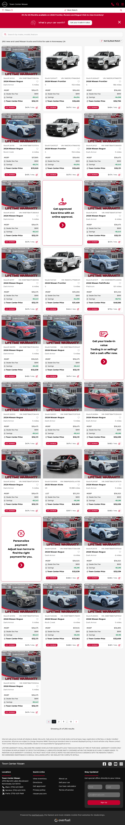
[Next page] (76, 722)
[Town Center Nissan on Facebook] (103, 763)
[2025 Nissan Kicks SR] (62, 463)
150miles (76, 85)
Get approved (39, 786)
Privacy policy (39, 790)
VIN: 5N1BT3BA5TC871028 (70, 414)
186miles (117, 85)
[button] (112, 4)
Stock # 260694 (92, 616)
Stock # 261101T (92, 280)
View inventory (40, 779)
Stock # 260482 (51, 616)
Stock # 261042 (9, 482)
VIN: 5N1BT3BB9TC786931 (70, 616)
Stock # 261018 (50, 549)
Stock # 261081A (51, 482)
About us (63, 779)
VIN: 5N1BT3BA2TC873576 (111, 482)
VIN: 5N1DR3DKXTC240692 (111, 280)
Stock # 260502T (51, 146)
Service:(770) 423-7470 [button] (15, 790)
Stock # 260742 (9, 683)
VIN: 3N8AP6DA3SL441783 (70, 482)
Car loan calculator (67, 786)
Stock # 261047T (51, 78)
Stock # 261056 (9, 616)
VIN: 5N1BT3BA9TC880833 (111, 146)
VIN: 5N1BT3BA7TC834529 (111, 414)
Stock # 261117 (9, 280)
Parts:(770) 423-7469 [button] (14, 793)
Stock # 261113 (91, 549)
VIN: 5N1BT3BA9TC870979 (29, 482)
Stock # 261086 (51, 347)
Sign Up (104, 802)
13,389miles (74, 488)
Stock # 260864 (92, 414)
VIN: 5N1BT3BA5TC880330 (29, 280)
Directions (37, 782)
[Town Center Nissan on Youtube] (114, 763)
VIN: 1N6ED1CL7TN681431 (70, 280)
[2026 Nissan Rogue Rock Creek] (21, 127)
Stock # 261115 (91, 213)
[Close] (119, 22)
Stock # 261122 (9, 78)
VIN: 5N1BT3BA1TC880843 (29, 213)
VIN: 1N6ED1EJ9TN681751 (112, 78)
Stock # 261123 (9, 213)
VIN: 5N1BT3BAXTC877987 (111, 213)
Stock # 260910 (9, 414)
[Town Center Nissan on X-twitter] (109, 763)
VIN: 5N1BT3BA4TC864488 (70, 549)
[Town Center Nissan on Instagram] (120, 763)
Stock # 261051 (50, 414)
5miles (35, 85)
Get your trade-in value (80, 23)
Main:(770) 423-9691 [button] (14, 787)
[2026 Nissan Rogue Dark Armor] (21, 60)
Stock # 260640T (92, 78)
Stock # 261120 (50, 280)
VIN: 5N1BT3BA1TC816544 (29, 683)
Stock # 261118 (9, 146)
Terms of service (66, 790)
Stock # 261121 (91, 146)
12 (71, 722)
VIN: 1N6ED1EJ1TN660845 (70, 78)
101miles (117, 286)
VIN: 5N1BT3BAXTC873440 (111, 549)
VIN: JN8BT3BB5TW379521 (111, 616)
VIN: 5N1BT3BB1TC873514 (29, 146)
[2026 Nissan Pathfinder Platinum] (103, 262)
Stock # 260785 (9, 347)
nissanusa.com (40, 794)
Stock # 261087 (92, 482)
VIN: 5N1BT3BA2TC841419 (29, 414)
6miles (35, 152)
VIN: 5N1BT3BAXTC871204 (29, 616)
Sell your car (64, 782)
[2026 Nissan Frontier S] (62, 60)
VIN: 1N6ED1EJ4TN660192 (70, 146)
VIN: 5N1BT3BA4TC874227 (70, 347)
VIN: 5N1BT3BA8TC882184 (29, 78)
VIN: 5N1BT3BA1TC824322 (29, 347)
